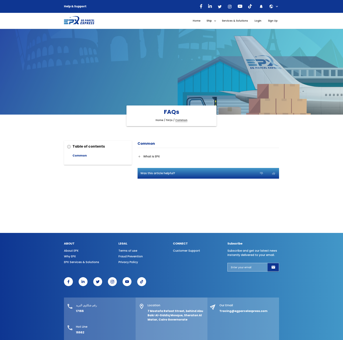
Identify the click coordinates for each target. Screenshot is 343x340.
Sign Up (273, 20)
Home (196, 20)
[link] (71, 283)
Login (258, 20)
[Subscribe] (273, 267)
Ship (209, 20)
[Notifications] (261, 6)
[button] (276, 6)
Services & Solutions (235, 20)
